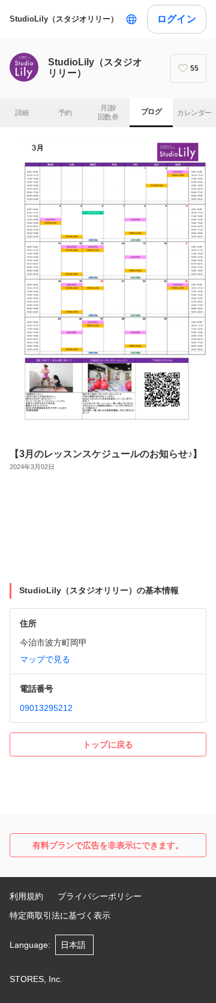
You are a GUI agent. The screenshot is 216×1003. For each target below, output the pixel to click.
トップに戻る (108, 744)
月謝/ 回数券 (108, 113)
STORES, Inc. (36, 979)
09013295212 (46, 708)
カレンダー (194, 113)
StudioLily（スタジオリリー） (64, 18)
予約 (65, 113)
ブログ (151, 111)
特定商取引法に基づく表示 (60, 915)
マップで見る (45, 659)
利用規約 (26, 896)
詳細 (22, 113)
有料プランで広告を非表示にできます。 (108, 845)
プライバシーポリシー (100, 896)
